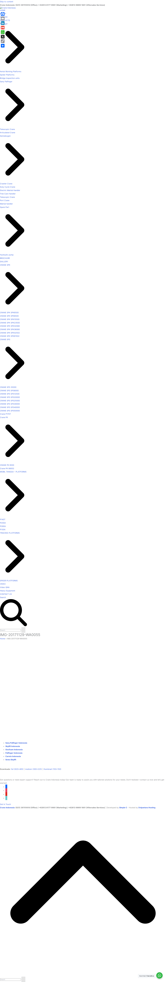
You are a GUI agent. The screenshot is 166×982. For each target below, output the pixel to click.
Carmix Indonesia (13, 756)
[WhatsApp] (2, 32)
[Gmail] (2, 27)
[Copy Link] (2, 41)
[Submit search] (23, 630)
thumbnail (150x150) (52, 769)
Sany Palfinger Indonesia (16, 743)
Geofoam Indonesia (14, 749)
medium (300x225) (33, 769)
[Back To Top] (83, 975)
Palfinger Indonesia (13, 753)
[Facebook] (2, 14)
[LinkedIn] (2, 23)
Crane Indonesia (7, 807)
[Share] (2, 45)
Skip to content (6, 1)
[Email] (2, 18)
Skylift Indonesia (12, 746)
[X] (2, 36)
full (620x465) (17, 769)
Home (2, 638)
